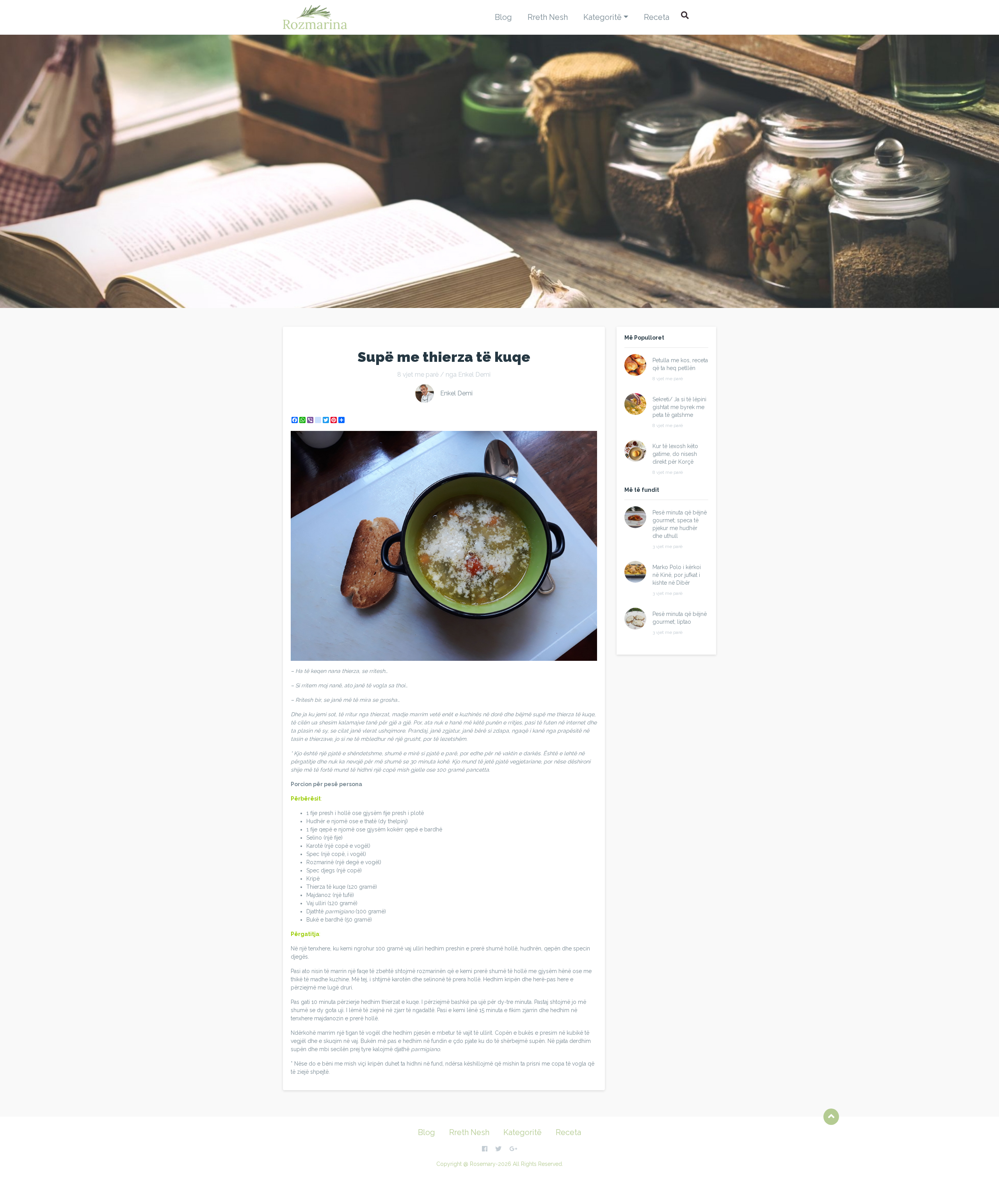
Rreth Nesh (548, 17)
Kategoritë (602, 17)
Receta (656, 17)
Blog (503, 17)
